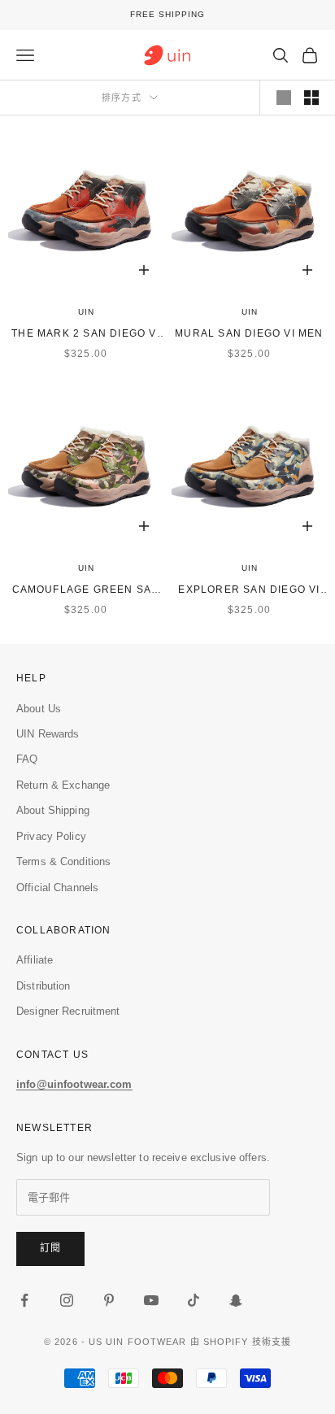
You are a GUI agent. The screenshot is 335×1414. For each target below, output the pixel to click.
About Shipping (52, 810)
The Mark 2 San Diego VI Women (85, 335)
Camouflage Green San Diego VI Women (86, 591)
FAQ (26, 759)
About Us (38, 709)
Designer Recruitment (68, 1011)
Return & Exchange (63, 785)
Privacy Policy (51, 836)
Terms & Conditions (63, 861)
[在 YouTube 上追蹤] (151, 1300)
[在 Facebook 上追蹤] (24, 1300)
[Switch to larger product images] (283, 97)
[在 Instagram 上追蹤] (67, 1300)
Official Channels (57, 887)
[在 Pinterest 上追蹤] (109, 1300)
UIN (86, 311)
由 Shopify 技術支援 (240, 1342)
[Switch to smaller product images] (311, 97)
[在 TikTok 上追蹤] (193, 1300)
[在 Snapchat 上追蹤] (236, 1300)
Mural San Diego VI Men (249, 333)
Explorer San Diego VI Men (249, 591)
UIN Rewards (47, 734)
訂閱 (50, 1248)
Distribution (43, 986)
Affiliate (34, 960)
